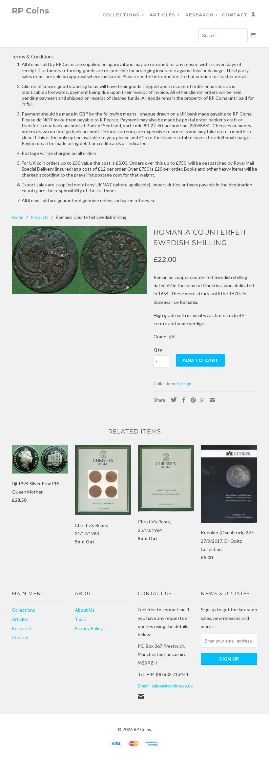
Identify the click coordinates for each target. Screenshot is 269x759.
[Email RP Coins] (141, 696)
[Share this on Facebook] (182, 400)
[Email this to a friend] (210, 400)
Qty (158, 349)
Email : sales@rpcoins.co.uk (165, 685)
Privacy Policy (89, 628)
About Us (84, 610)
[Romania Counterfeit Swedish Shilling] (79, 260)
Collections (123, 14)
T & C (81, 619)
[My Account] (253, 15)
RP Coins (30, 10)
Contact (235, 14)
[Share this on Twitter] (172, 400)
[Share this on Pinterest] (191, 400)
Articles (165, 14)
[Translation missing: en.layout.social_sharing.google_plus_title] (201, 400)
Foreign (184, 383)
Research (201, 14)
